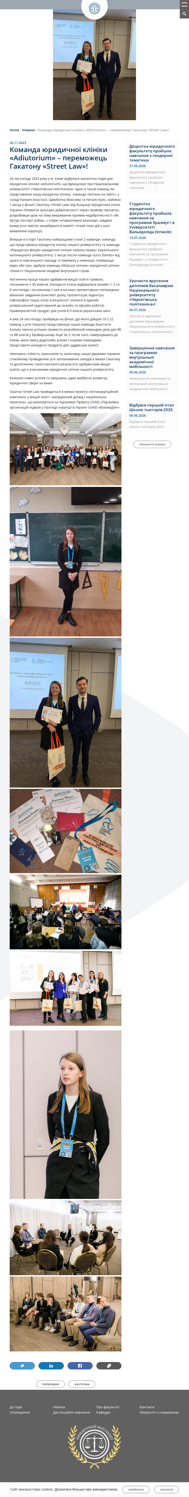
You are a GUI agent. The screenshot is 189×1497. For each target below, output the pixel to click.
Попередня (50, 1384)
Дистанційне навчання (71, 1412)
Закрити (166, 1489)
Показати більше (152, 444)
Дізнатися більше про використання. (86, 1489)
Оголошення (20, 1412)
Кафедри (103, 1412)
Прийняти (136, 1489)
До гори (16, 1407)
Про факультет (108, 1407)
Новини (59, 1407)
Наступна (82, 1384)
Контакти (147, 1407)
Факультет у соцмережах (159, 1412)
